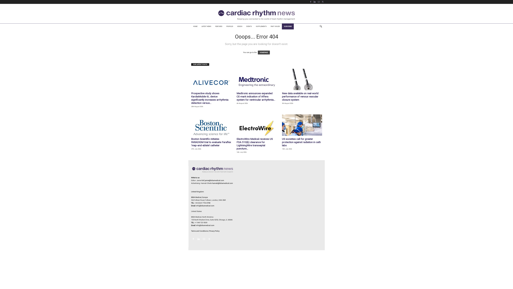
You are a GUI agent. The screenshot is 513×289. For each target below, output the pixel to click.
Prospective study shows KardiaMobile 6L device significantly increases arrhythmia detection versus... (209, 98)
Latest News (206, 26)
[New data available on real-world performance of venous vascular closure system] (302, 79)
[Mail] (318, 2)
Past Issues (275, 26)
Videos (239, 26)
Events (249, 26)
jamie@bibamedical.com (214, 180)
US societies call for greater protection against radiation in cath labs (301, 142)
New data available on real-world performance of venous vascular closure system (300, 96)
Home (195, 26)
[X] (322, 2)
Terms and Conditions (199, 231)
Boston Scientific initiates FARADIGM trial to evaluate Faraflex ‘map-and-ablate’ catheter (211, 142)
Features (218, 26)
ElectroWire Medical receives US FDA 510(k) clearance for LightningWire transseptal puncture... (255, 143)
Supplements (261, 26)
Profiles (229, 26)
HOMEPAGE (264, 52)
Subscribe (288, 26)
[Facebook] (310, 2)
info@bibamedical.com (205, 206)
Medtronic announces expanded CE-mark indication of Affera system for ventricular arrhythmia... (256, 96)
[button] (321, 26)
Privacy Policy (214, 231)
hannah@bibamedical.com (222, 183)
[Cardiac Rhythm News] (256, 15)
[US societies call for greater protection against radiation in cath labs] (302, 125)
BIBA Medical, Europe (199, 197)
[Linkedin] (314, 2)
